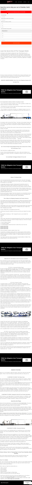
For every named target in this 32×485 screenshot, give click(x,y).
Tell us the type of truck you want (6, 28)
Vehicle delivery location (7, 18)
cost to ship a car (18, 382)
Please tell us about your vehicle (6, 21)
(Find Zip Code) (11, 18)
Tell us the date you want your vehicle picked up (8, 38)
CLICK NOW (16, 478)
